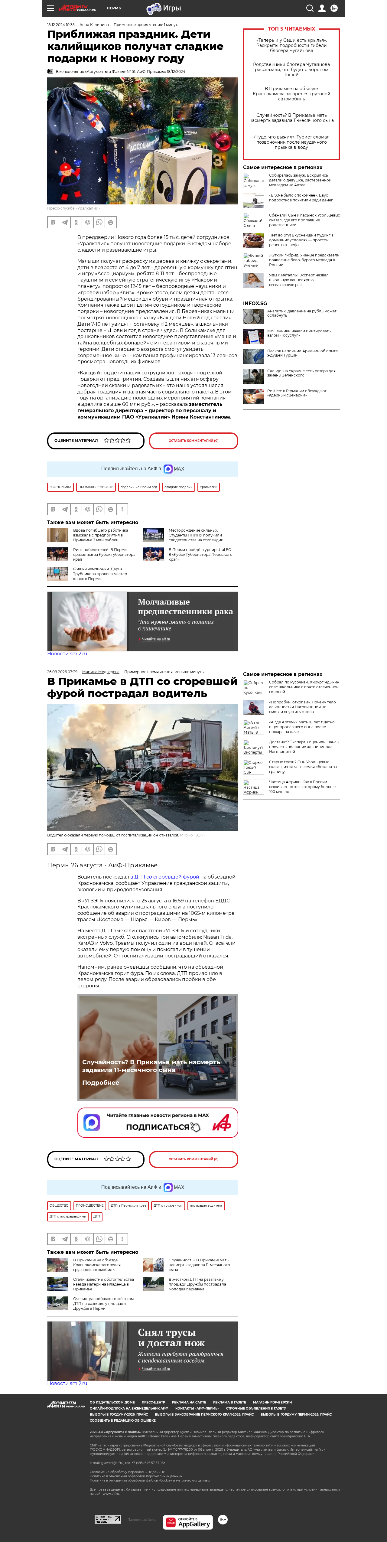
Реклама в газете (229, 1402)
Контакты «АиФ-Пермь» (197, 1408)
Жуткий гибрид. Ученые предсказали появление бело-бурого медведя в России (304, 260)
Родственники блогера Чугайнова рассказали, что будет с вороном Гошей (291, 69)
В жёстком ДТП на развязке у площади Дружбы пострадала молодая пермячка (197, 1284)
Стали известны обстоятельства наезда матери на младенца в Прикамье (103, 1284)
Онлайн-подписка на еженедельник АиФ (129, 1408)
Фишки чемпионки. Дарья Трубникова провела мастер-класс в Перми (100, 574)
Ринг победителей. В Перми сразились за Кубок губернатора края (104, 554)
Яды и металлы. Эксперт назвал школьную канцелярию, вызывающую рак (299, 280)
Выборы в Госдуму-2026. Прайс (119, 1414)
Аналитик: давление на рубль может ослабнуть (302, 313)
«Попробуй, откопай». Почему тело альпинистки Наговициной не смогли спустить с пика (302, 707)
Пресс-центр (153, 1402)
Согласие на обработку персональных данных (127, 1472)
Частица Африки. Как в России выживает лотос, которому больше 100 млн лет (302, 787)
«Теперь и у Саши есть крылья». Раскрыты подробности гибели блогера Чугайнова (291, 45)
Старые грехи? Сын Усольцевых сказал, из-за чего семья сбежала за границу (303, 767)
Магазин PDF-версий (272, 1402)
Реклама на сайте (189, 1402)
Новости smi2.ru (67, 654)
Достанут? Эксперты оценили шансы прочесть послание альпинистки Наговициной (304, 747)
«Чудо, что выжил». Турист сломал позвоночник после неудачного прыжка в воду (291, 142)
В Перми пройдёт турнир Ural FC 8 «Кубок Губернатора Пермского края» (201, 554)
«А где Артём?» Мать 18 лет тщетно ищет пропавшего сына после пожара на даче (302, 727)
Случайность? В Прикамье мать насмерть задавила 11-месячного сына (291, 118)
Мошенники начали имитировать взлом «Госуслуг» (299, 333)
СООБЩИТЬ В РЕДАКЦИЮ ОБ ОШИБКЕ (123, 1421)
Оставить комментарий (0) (194, 441)
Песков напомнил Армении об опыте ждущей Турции (302, 353)
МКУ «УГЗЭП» (192, 835)
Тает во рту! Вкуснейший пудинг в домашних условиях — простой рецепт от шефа (301, 240)
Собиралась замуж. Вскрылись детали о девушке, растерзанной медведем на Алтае (300, 180)
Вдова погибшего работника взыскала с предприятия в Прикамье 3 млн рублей (100, 535)
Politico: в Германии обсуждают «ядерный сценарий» (297, 393)
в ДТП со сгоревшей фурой (164, 877)
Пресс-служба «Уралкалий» (73, 208)
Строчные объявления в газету (256, 1408)
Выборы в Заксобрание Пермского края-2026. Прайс (204, 1414)
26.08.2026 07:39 (62, 672)
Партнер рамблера (142, 1519)
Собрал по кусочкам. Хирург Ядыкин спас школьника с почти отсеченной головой (304, 687)
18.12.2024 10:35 (61, 24)
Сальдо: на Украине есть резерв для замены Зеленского (301, 373)
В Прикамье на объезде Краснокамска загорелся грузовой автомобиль (291, 94)
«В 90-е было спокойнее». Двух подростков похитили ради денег (301, 197)
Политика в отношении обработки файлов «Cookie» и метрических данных (150, 1480)
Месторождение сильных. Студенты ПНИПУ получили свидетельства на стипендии (196, 535)
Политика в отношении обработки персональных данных (136, 1476)
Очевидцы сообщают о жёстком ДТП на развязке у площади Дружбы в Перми (103, 1303)
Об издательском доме (112, 1402)
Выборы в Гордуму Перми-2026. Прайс (296, 1414)
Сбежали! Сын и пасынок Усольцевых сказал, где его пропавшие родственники (304, 220)
